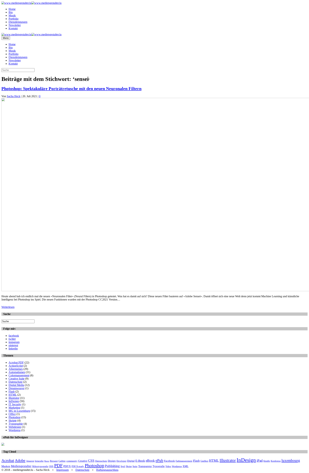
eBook (150, 460)
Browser (54, 461)
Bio (11, 12)
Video (168, 466)
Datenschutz (16, 381)
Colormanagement (19, 375)
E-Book (140, 460)
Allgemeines (16, 368)
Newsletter (15, 25)
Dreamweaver (16, 388)
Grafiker (204, 461)
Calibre (62, 461)
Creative (82, 460)
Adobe (20, 460)
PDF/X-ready (78, 466)
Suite (135, 466)
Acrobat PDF (16, 362)
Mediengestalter (21, 466)
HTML (13, 394)
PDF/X (67, 466)
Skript (129, 466)
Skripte (13, 420)
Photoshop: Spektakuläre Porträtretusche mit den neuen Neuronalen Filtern (71, 88)
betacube (39, 461)
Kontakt (13, 28)
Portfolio (13, 18)
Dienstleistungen (18, 21)
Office (12, 414)
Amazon (30, 461)
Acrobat (7, 460)
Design (112, 460)
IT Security (15, 404)
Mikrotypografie (40, 466)
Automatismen (17, 372)
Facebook (169, 460)
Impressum (62, 469)
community (71, 461)
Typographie (16, 423)
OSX (51, 466)
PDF (58, 465)
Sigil (123, 466)
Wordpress (15, 430)
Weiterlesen (7, 307)
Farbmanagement (184, 461)
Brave (46, 461)
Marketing (14, 407)
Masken (5, 466)
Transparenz (145, 466)
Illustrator (14, 397)
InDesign (14, 401)
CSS (91, 460)
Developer (121, 461)
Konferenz (276, 461)
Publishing (112, 466)
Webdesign (15, 426)
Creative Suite (16, 378)
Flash (12, 391)
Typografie (159, 466)
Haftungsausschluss (107, 469)
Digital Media (16, 385)
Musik (12, 15)
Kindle (266, 461)
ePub (159, 460)
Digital (131, 460)
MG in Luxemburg (19, 410)
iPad (260, 460)
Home (12, 9)
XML (185, 466)
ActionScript (16, 365)
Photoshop (15, 417)
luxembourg (290, 460)
